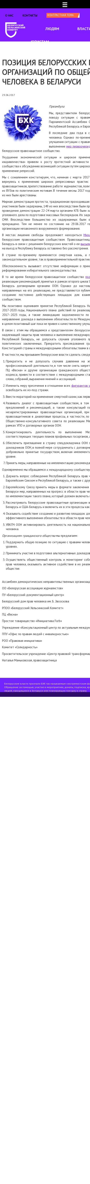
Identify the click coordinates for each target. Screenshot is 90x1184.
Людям (52, 28)
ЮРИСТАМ (40, 41)
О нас (9, 15)
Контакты (30, 15)
